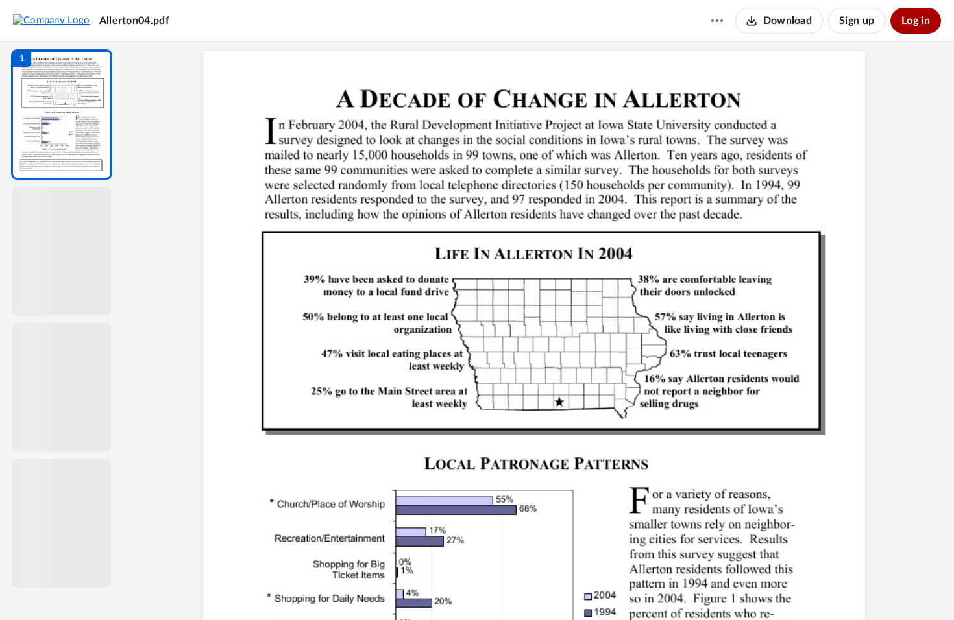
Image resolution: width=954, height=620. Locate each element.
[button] (61, 114)
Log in (915, 21)
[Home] (51, 20)
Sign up (856, 21)
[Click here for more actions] (717, 21)
